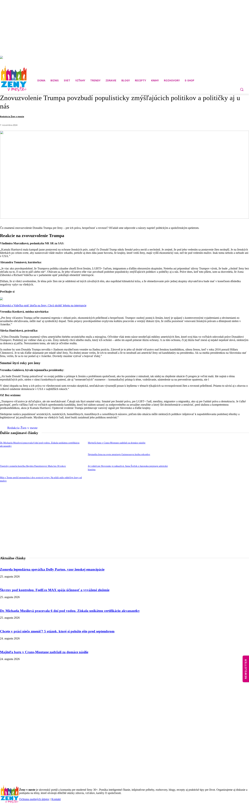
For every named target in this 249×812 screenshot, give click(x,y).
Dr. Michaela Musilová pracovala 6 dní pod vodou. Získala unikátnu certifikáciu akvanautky (70, 611)
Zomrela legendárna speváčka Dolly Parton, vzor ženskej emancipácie (52, 569)
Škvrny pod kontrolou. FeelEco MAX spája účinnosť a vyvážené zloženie (54, 590)
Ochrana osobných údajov (34, 799)
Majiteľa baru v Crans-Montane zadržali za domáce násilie (116, 442)
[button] (241, 89)
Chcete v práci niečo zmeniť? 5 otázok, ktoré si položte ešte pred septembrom (57, 631)
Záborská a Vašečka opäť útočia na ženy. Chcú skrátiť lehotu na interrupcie (43, 305)
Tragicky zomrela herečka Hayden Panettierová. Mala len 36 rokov (33, 466)
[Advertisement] (124, 532)
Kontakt (56, 799)
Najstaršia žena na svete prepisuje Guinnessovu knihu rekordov (119, 454)
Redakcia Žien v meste (12, 116)
